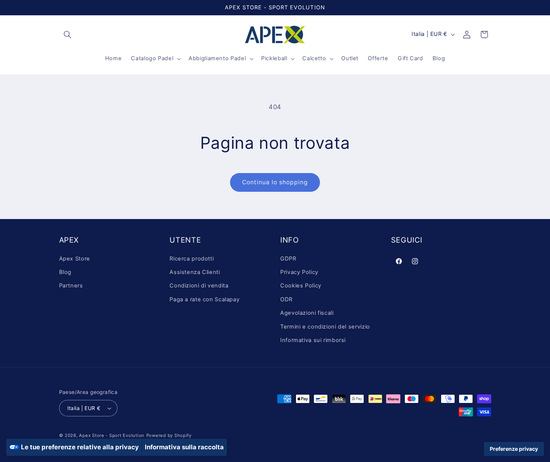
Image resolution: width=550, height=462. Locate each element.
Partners (71, 286)
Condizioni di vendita (198, 286)
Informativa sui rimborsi (313, 340)
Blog (65, 272)
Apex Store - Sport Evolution (111, 435)
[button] (67, 34)
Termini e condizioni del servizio (325, 326)
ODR (286, 299)
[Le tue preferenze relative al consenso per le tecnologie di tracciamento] (514, 449)
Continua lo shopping (275, 182)
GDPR (288, 258)
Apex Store (74, 258)
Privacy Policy (299, 272)
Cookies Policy (300, 286)
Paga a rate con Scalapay (204, 299)
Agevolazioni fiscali (307, 312)
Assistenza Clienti (194, 272)
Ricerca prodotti (191, 258)
